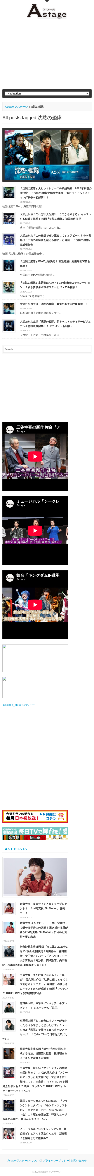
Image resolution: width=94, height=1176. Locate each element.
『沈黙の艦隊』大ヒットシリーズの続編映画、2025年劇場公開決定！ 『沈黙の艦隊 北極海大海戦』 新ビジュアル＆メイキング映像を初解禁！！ (56, 193)
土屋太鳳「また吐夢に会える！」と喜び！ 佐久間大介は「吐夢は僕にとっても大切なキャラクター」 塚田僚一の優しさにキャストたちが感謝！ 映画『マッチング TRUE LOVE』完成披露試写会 (35, 984)
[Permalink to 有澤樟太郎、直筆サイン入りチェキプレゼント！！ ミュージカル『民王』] (8, 1007)
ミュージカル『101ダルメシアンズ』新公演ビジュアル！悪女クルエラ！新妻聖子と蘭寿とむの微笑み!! (43, 1134)
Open (47, 1)
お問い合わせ (79, 1160)
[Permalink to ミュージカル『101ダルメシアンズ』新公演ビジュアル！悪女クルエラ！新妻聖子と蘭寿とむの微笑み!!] (8, 1133)
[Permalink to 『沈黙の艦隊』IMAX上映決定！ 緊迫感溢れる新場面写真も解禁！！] (8, 265)
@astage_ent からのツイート (19, 704)
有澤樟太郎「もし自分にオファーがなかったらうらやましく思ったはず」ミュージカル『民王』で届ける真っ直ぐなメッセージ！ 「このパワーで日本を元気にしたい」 (35, 1029)
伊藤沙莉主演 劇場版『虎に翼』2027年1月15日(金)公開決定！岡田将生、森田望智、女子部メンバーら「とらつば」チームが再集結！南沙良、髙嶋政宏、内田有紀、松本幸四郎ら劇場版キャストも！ (35, 956)
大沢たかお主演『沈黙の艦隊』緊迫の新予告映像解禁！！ (54, 304)
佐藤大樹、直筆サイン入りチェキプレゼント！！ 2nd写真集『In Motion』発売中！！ (43, 908)
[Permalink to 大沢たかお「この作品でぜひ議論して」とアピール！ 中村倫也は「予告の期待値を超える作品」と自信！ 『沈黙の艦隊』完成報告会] (8, 239)
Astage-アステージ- (17, 106)
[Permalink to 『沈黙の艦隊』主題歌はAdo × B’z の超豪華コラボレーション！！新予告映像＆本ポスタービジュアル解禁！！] (8, 286)
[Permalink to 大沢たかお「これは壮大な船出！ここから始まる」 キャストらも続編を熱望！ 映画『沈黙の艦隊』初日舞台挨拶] (8, 218)
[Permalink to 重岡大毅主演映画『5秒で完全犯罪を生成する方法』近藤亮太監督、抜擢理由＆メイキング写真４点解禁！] (8, 1053)
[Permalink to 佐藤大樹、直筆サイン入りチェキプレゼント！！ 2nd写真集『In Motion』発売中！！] (35, 877)
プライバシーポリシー (56, 1160)
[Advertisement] (47, 54)
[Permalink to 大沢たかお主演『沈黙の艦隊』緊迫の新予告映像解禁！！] (8, 308)
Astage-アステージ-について (24, 1160)
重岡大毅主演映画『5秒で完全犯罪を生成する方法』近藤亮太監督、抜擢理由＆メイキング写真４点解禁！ (43, 1053)
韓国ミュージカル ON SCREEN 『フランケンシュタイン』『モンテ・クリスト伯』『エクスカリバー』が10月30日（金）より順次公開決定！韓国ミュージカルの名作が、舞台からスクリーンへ (35, 1110)
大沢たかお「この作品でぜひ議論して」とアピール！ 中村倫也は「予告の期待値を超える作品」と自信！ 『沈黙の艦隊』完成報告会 (55, 240)
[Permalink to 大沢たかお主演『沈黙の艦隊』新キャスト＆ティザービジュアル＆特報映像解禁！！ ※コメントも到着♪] (8, 325)
